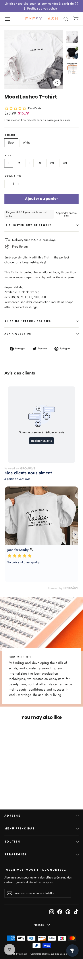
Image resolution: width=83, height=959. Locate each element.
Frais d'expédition (15, 120)
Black (11, 142)
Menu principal (19, 828)
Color (9, 135)
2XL (52, 163)
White (27, 142)
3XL (65, 163)
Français (38, 925)
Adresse (12, 815)
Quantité (12, 175)
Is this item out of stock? (28, 225)
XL (40, 163)
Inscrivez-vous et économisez (35, 870)
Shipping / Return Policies (27, 321)
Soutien (12, 841)
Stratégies (15, 854)
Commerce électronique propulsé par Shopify (53, 953)
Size (7, 155)
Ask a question (17, 333)
